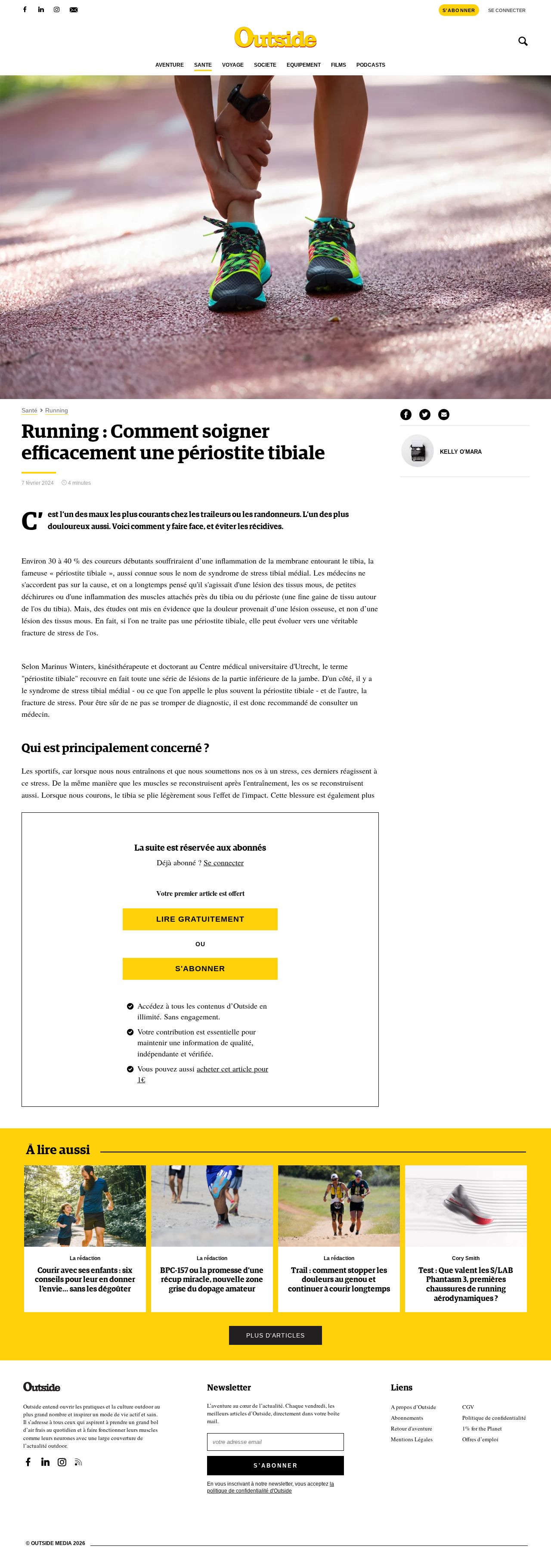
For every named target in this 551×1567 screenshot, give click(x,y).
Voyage (233, 65)
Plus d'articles (275, 1335)
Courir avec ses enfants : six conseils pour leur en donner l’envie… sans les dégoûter (85, 1280)
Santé (203, 65)
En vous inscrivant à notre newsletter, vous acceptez (270, 1487)
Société (265, 65)
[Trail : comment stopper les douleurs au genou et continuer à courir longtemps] (339, 1206)
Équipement (304, 65)
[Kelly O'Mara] (417, 465)
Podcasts (370, 65)
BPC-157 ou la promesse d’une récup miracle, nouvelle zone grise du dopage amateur (211, 1280)
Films (338, 65)
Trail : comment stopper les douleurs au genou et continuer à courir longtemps (339, 1280)
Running (56, 410)
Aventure (169, 65)
